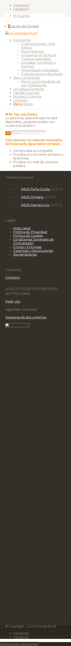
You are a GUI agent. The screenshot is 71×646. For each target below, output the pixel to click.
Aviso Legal (22, 228)
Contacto (12, 277)
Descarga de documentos (25, 317)
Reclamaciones (25, 254)
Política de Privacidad (30, 232)
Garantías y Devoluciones (33, 251)
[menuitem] (39, 16)
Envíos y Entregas (27, 247)
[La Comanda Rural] (21, 33)
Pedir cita (12, 301)
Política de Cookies (28, 236)
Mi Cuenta (21, 16)
